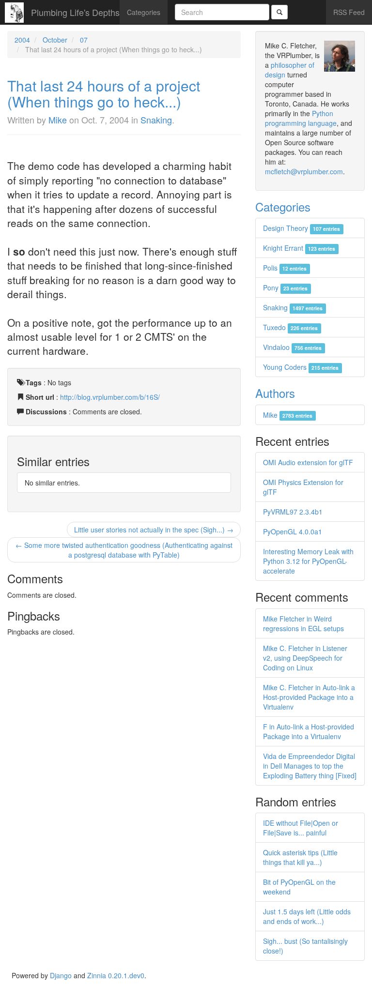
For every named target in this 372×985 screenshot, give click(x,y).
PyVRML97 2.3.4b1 (293, 511)
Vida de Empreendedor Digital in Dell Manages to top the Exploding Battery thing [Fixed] (309, 765)
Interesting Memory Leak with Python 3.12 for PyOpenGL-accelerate (308, 561)
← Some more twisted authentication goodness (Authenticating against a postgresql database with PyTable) (124, 550)
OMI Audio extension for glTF (308, 462)
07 (84, 40)
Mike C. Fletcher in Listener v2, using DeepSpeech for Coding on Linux (305, 657)
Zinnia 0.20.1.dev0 (115, 975)
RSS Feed (349, 12)
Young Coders (301, 367)
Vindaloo (292, 347)
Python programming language (301, 118)
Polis (285, 268)
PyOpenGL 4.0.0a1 (292, 531)
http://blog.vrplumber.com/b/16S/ (110, 397)
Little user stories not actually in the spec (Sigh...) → (153, 529)
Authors (275, 392)
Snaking (156, 119)
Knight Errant (299, 248)
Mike (57, 119)
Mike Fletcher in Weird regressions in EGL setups (303, 623)
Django (61, 975)
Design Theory (301, 228)
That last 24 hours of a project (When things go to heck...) (103, 93)
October (55, 40)
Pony (285, 287)
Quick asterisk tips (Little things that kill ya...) (300, 857)
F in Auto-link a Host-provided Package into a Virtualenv (308, 731)
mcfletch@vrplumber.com (304, 171)
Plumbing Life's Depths (75, 12)
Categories (143, 12)
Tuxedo (290, 327)
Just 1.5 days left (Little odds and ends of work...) (307, 916)
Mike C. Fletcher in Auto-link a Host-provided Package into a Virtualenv (309, 697)
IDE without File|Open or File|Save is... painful (300, 827)
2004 (22, 40)
